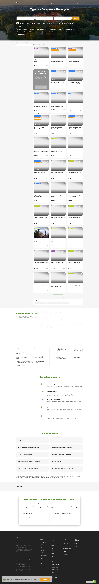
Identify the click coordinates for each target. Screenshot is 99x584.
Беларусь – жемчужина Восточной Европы (39, 173)
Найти (75, 18)
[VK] (64, 315)
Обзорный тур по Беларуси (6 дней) (40, 60)
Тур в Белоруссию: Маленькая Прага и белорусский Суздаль (39, 195)
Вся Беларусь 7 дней (73, 104)
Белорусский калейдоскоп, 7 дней (58, 218)
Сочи (41, 547)
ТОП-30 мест (77, 546)
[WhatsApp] (59, 518)
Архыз (53, 545)
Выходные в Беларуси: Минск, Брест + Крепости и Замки (40, 105)
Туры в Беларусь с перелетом (40, 302)
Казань (41, 561)
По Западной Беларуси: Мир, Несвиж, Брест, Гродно (75, 60)
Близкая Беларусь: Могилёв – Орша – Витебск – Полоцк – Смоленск (74, 128)
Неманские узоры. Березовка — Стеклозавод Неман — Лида (40, 150)
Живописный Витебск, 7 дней (74, 218)
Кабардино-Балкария (55, 554)
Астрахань (42, 558)
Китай (53, 562)
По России (49, 302)
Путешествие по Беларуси (57, 82)
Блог (75, 541)
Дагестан (53, 551)
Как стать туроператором (77, 540)
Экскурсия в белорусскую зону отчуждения (74, 195)
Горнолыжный (65, 543)
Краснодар (42, 537)
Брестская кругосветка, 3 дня (57, 241)
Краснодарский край (55, 564)
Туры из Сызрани (18, 42)
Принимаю (45, 579)
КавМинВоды (54, 556)
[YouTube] (81, 315)
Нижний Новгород (43, 560)
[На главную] (21, 2)
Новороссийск (42, 545)
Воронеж (41, 544)
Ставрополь (42, 550)
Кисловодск (42, 553)
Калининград (54, 559)
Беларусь (53, 548)
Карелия (53, 561)
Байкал (53, 546)
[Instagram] (49, 333)
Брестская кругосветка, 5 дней (40, 241)
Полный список (54, 577)
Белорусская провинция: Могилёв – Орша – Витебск (74, 83)
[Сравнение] (77, 3)
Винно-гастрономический (66, 541)
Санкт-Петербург (43, 542)
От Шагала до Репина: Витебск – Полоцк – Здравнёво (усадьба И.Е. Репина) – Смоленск (40, 128)
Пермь (41, 563)
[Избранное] (80, 3)
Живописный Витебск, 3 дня (75, 240)
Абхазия (53, 540)
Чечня (53, 572)
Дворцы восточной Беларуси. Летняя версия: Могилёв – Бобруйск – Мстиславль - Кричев (57, 60)
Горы (64, 549)
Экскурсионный (65, 537)
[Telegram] (56, 518)
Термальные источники (67, 548)
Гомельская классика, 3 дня (74, 172)
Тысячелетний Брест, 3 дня (40, 217)
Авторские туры (54, 575)
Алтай (53, 543)
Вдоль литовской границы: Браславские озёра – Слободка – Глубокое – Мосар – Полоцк (57, 150)
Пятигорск (42, 552)
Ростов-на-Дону (43, 539)
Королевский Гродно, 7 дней (41, 285)
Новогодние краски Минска (74, 149)
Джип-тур (64, 546)
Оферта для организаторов (21, 547)
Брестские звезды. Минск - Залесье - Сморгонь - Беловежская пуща (74, 263)
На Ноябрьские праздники (57, 302)
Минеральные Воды (43, 555)
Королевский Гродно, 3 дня (74, 285)
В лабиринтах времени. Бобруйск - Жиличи (56, 128)
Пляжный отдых (65, 551)
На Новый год (66, 302)
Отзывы (76, 543)
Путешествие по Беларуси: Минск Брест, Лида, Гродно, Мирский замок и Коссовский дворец (57, 105)
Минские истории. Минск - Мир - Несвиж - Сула (57, 286)
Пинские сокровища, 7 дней (57, 262)
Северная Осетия (55, 569)
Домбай (53, 553)
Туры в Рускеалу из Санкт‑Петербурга (55, 538)
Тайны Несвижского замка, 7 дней (41, 263)
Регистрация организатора (24, 559)
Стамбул (53, 570)
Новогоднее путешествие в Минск (57, 173)
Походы (64, 539)
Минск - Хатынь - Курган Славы (56, 195)
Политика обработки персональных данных (23, 545)
